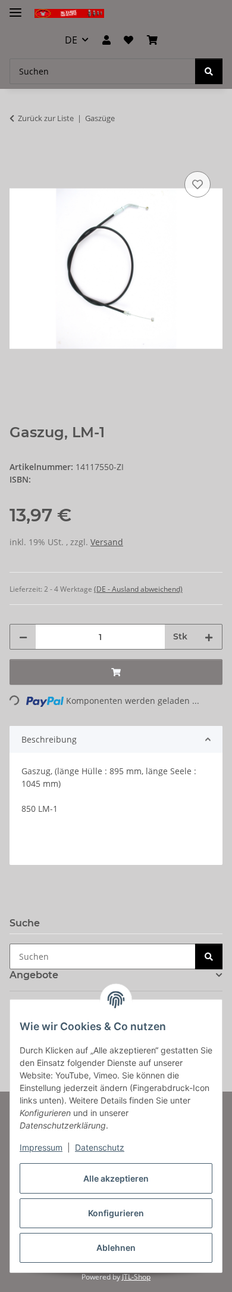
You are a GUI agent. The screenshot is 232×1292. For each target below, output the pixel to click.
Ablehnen (116, 1247)
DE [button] (71, 40)
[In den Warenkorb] (19, 155)
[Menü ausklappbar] (15, 7)
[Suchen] (208, 71)
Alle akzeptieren (116, 1178)
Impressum (41, 1147)
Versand (106, 542)
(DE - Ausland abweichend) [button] (138, 589)
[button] (106, 40)
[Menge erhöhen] (209, 637)
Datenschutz (99, 1147)
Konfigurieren (116, 1213)
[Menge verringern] (23, 637)
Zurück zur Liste (46, 118)
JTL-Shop (136, 1277)
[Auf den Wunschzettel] (197, 184)
